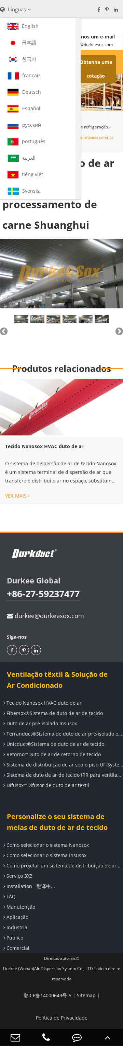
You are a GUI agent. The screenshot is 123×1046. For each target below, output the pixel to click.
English (30, 26)
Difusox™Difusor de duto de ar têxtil (47, 785)
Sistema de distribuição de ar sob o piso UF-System (64, 764)
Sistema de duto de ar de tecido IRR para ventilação (64, 775)
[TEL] (46, 1037)
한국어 (29, 59)
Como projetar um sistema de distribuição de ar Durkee (64, 865)
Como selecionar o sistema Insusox (45, 855)
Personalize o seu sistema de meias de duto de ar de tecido (57, 822)
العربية (29, 158)
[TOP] (107, 1037)
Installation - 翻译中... (30, 886)
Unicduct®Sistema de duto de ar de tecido (54, 744)
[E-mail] (15, 1037)
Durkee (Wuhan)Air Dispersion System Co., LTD (48, 968)
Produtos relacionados (61, 368)
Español (31, 108)
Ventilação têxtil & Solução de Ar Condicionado (57, 680)
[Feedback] (77, 1037)
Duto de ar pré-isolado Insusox (41, 723)
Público (14, 937)
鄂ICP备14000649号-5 (47, 995)
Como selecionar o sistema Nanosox (47, 845)
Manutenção (20, 906)
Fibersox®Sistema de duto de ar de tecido (54, 713)
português (33, 141)
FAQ (10, 896)
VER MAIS (16, 495)
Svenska (31, 190)
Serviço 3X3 (18, 876)
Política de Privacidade (61, 1017)
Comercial (17, 948)
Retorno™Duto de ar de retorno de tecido (53, 754)
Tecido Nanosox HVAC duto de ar (44, 446)
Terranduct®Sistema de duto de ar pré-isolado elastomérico (64, 733)
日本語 (29, 42)
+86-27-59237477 (43, 593)
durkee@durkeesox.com (48, 616)
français (31, 75)
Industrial (17, 927)
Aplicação (16, 917)
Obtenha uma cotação (96, 69)
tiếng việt (32, 174)
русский (31, 125)
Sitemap (86, 995)
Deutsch (31, 92)
